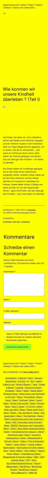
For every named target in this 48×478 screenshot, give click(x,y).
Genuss (38, 378)
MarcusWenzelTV (31, 372)
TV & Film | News (34, 406)
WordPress (25, 466)
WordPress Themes (28, 469)
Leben (38, 381)
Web (36, 457)
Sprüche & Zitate (33, 387)
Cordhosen (7, 222)
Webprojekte (12, 466)
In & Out (21, 381)
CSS (42, 457)
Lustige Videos (34, 444)
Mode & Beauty (23, 384)
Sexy (5, 450)
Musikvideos (9, 447)
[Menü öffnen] (4, 13)
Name (7, 299)
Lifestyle (22, 378)
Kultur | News (11, 400)
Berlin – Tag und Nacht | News (25, 413)
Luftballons (25, 222)
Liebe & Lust (8, 384)
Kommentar (10, 271)
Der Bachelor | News (33, 416)
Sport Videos (16, 450)
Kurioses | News (27, 400)
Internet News (17, 460)
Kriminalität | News (33, 397)
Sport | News (18, 406)
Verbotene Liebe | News (19, 435)
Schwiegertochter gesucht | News (28, 431)
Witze (19, 390)
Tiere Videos (30, 450)
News (19, 397)
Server (37, 463)
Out (32, 381)
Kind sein (16, 222)
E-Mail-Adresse (11, 311)
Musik (26, 390)
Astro (30, 378)
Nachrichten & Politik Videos (30, 447)
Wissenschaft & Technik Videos (17, 457)
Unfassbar (31, 210)
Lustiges (19, 387)
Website (7, 322)
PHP (28, 460)
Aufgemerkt (10, 378)
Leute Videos (20, 444)
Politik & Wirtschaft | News (22, 403)
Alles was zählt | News (14, 409)
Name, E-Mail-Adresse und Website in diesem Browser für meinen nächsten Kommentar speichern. (24, 337)
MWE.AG (33, 473)
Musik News (36, 390)
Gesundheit (10, 381)
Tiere (34, 384)
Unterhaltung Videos (30, 454)
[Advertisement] (24, 58)
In (28, 381)
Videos (23, 441)
